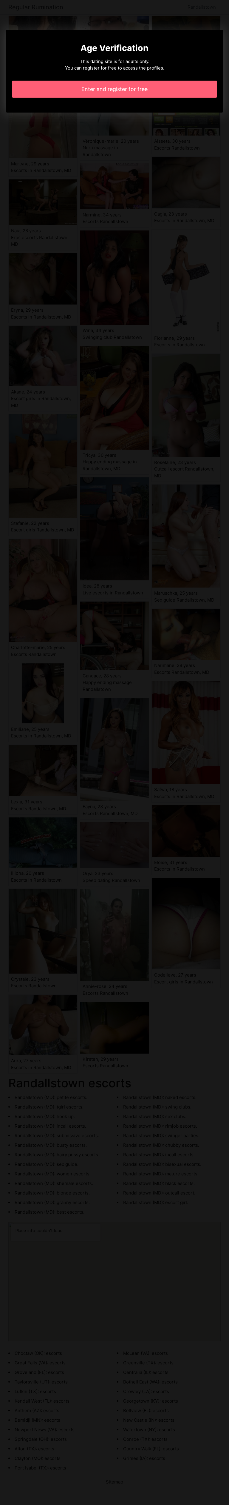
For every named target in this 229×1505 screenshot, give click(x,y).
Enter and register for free (114, 89)
